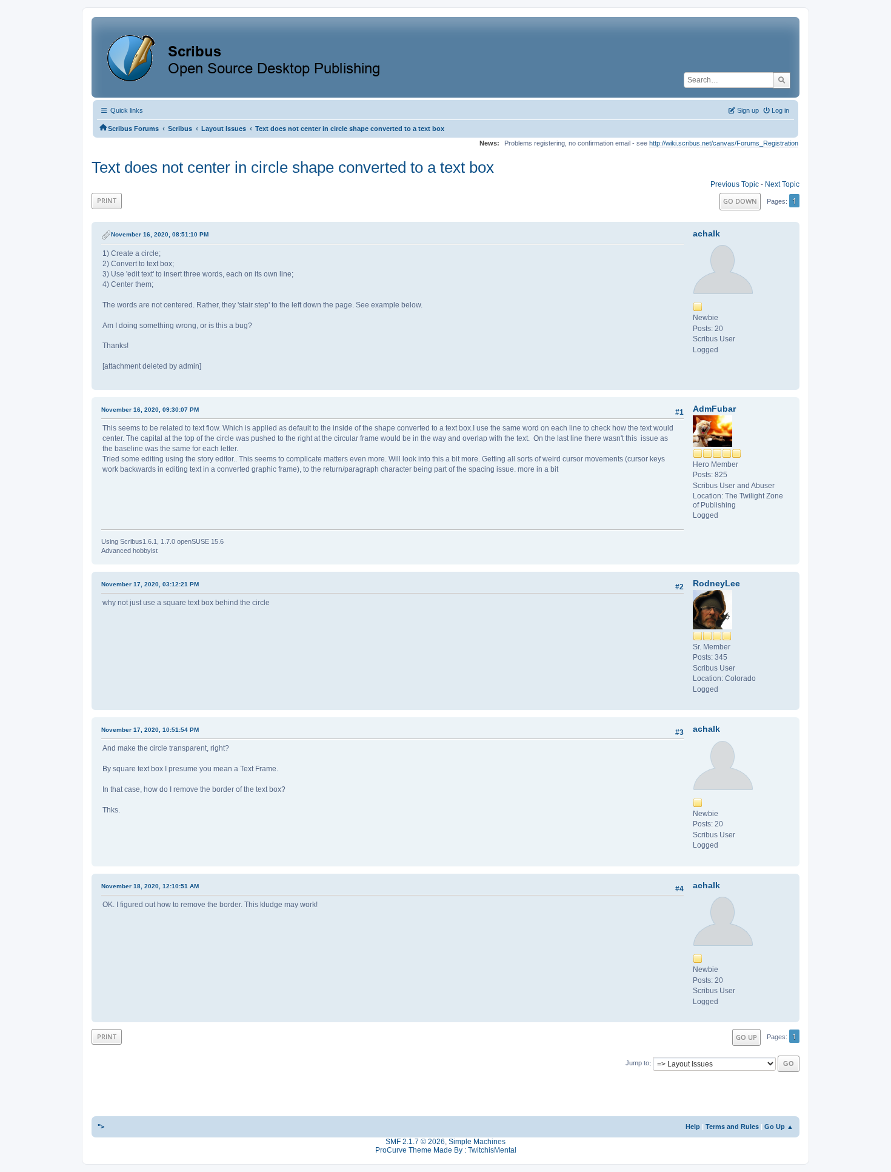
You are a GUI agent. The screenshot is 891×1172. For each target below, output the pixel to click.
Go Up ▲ (778, 1126)
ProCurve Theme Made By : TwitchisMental (445, 1150)
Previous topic (734, 184)
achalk (706, 233)
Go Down (740, 201)
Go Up (746, 1037)
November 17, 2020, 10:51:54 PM (150, 729)
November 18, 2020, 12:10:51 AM (150, 886)
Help (693, 1126)
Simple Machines (477, 1141)
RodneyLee (716, 583)
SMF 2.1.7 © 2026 (415, 1141)
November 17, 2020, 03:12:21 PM (150, 584)
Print (106, 200)
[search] (781, 80)
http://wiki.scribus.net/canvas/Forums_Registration (723, 143)
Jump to (637, 1063)
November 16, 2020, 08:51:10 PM (160, 234)
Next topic (782, 184)
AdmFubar (714, 409)
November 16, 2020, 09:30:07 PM (150, 409)
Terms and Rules (732, 1126)
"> (101, 1126)
